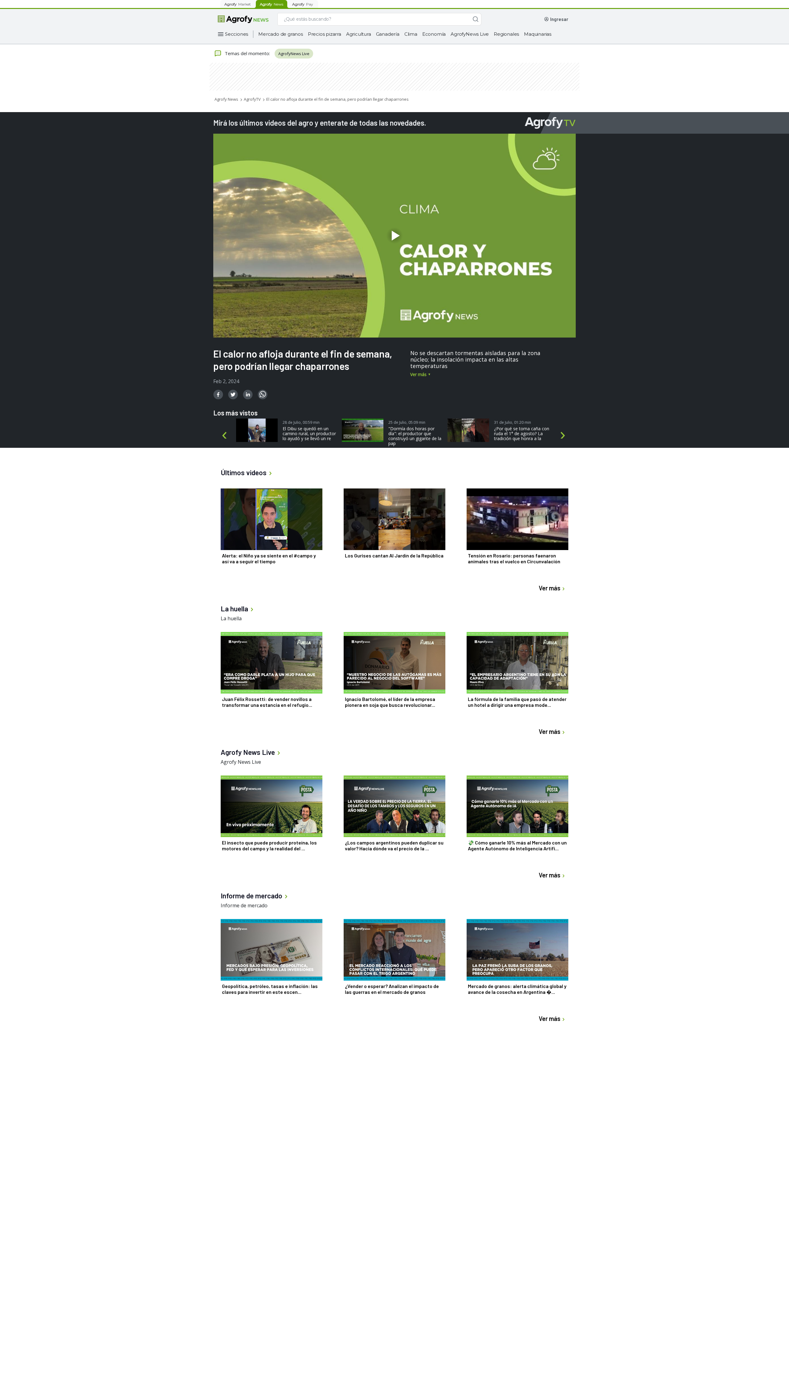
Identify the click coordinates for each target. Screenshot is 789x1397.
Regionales (506, 34)
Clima (410, 34)
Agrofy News (226, 99)
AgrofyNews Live (470, 34)
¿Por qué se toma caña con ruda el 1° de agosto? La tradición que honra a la (521, 433)
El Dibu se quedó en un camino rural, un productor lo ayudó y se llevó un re (309, 433)
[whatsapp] (263, 394)
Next (564, 435)
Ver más (418, 374)
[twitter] (233, 394)
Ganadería (387, 34)
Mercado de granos (280, 34)
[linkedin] (248, 394)
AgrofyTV (252, 99)
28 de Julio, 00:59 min (301, 422)
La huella (231, 618)
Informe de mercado (244, 905)
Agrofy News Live (241, 762)
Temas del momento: (247, 53)
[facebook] (218, 394)
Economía (434, 34)
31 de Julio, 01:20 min (512, 422)
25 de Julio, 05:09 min (406, 422)
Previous (225, 435)
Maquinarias (537, 34)
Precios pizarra (324, 34)
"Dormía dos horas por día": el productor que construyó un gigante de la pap (414, 436)
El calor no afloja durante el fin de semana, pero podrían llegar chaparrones (337, 99)
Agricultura (358, 34)
